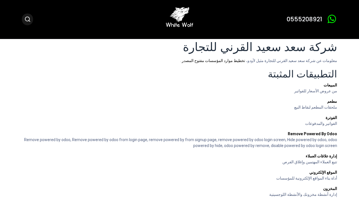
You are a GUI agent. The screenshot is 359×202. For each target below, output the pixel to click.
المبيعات (330, 85)
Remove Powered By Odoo (312, 134)
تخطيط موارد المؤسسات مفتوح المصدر (213, 60)
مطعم (332, 101)
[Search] (27, 19)
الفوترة (331, 117)
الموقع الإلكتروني (323, 172)
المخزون (330, 188)
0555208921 (304, 19)
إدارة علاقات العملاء (321, 156)
